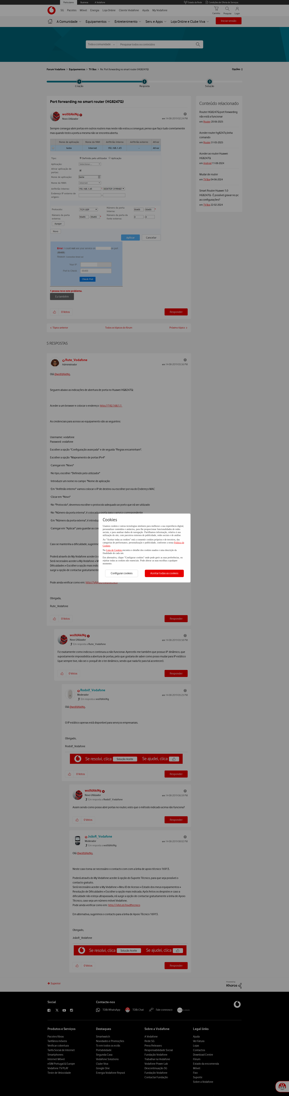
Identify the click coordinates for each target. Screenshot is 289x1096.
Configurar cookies (121, 573)
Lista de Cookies (114, 550)
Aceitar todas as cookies (164, 573)
